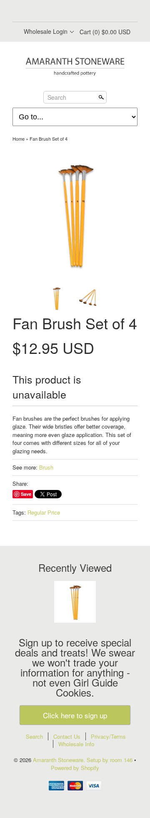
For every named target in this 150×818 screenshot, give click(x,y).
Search (57, 97)
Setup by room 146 (110, 760)
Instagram (96, 12)
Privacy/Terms (108, 736)
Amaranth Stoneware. (60, 760)
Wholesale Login (46, 31)
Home (18, 138)
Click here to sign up (75, 715)
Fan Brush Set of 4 (49, 138)
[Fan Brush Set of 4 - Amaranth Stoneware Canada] (75, 213)
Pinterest (82, 12)
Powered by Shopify (75, 768)
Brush (46, 467)
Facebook (53, 12)
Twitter (67, 12)
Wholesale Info (76, 744)
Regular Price (44, 512)
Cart (105, 32)
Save (26, 494)
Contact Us (66, 736)
